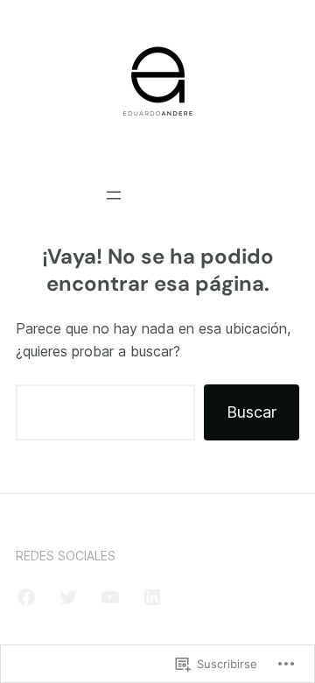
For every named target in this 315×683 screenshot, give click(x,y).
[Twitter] (68, 597)
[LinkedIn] (152, 597)
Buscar (251, 412)
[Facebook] (26, 597)
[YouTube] (110, 597)
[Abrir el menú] (113, 195)
